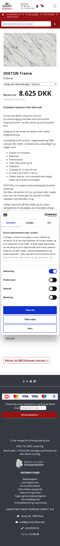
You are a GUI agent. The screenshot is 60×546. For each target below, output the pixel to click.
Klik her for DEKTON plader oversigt (25, 360)
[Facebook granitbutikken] (24, 381)
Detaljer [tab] (30, 223)
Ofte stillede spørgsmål (30, 489)
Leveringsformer (30, 482)
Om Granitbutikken (30, 485)
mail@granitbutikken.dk (32, 522)
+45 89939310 (31, 528)
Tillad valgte (30, 319)
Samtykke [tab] (11, 223)
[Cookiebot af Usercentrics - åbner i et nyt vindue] (44, 215)
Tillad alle (30, 310)
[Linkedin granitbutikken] (35, 381)
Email (17, 407)
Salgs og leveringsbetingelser (30, 496)
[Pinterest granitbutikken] (32, 381)
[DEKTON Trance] (30, 50)
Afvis (30, 328)
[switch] (53, 280)
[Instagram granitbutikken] (28, 381)
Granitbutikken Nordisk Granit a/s (30, 509)
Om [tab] (49, 223)
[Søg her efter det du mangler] (55, 24)
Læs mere (10, 338)
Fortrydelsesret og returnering (30, 502)
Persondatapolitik (30, 499)
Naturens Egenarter (30, 492)
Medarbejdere (30, 479)
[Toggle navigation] (55, 6)
